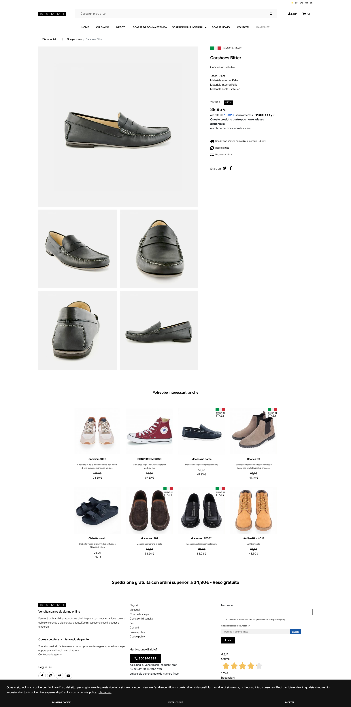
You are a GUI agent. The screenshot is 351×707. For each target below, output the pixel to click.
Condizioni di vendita (141, 618)
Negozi (134, 605)
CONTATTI (243, 27)
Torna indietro (50, 39)
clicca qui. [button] (105, 692)
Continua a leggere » (50, 654)
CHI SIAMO (102, 27)
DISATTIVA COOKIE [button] (61, 702)
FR (306, 2)
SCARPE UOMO (221, 27)
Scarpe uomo (74, 39)
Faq (132, 623)
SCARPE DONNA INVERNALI (188, 27)
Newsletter (227, 605)
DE (301, 2)
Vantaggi (135, 609)
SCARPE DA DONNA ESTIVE (149, 27)
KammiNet (262, 27)
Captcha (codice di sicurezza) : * (235, 625)
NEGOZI (121, 27)
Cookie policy (137, 636)
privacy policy (279, 619)
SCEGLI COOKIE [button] (175, 702)
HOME (85, 27)
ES (311, 2)
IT (292, 2)
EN (296, 2)
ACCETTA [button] (289, 702)
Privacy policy (137, 632)
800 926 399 (146, 658)
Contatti (134, 627)
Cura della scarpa (139, 614)
